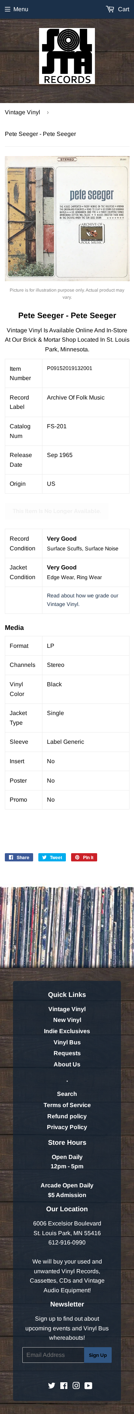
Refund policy (67, 1116)
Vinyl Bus (67, 1042)
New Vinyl (67, 1020)
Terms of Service (67, 1105)
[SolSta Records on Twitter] (51, 1386)
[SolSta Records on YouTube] (88, 1386)
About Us (67, 1064)
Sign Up (98, 1355)
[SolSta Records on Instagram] (76, 1386)
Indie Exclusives (67, 1031)
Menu (20, 9)
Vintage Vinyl (22, 112)
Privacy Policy (67, 1127)
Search (67, 1094)
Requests (67, 1053)
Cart (123, 9)
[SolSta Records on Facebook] (64, 1386)
